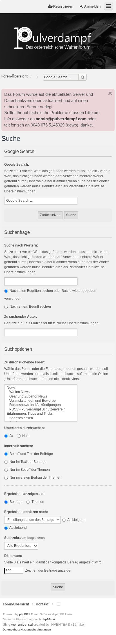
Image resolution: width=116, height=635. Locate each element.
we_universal (22, 625)
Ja (11, 436)
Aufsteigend (76, 520)
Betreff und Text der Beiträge (31, 454)
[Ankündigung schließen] (110, 93)
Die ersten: (13, 556)
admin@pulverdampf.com (61, 119)
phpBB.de (48, 619)
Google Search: (16, 164)
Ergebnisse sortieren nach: (26, 512)
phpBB (23, 614)
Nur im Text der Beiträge (27, 462)
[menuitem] (11, 629)
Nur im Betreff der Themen (29, 470)
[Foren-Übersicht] (58, 38)
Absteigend (18, 528)
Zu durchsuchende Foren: (24, 362)
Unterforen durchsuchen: (24, 428)
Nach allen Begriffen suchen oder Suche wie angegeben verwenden (50, 295)
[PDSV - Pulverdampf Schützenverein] (40, 409)
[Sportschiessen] (40, 418)
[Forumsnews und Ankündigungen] (40, 405)
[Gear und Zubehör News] (40, 396)
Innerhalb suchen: (18, 446)
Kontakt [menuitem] (42, 604)
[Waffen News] (40, 392)
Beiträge (16, 502)
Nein (25, 436)
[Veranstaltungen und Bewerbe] (40, 401)
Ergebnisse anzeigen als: (24, 494)
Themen (37, 502)
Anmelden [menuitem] (92, 6)
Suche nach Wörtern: (21, 245)
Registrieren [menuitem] (63, 6)
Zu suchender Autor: (20, 317)
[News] (40, 388)
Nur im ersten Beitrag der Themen (35, 477)
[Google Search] (82, 77)
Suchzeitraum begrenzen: (24, 538)
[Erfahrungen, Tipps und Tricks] (40, 414)
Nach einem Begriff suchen (30, 306)
